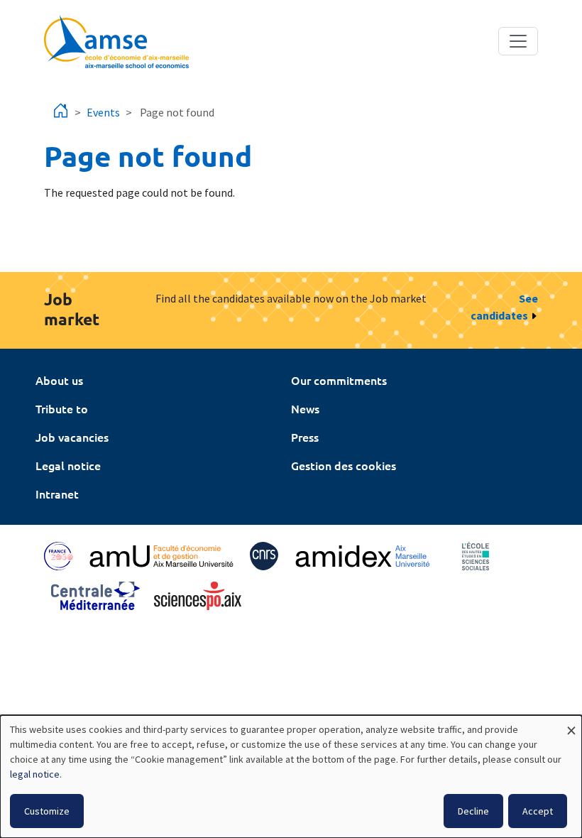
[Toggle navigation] (518, 41)
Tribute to (61, 408)
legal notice (35, 774)
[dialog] (291, 776)
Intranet (57, 493)
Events (103, 112)
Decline (473, 811)
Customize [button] (47, 811)
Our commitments (339, 380)
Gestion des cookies (343, 465)
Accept (537, 811)
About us (59, 380)
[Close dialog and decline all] (571, 724)
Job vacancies (72, 437)
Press (305, 437)
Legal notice (68, 465)
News (305, 408)
